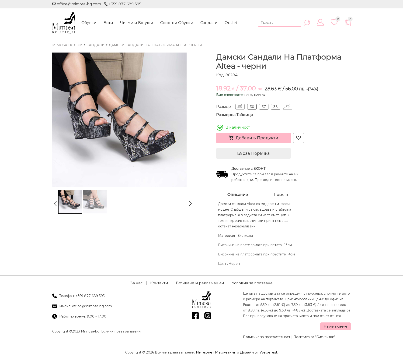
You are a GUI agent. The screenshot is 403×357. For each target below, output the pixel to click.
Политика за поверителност (266, 337)
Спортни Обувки (176, 23)
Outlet (231, 23)
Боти (108, 23)
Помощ (281, 194)
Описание (237, 194)
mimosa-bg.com (67, 45)
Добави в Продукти (257, 138)
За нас (136, 283)
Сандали (209, 23)
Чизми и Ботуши (136, 23)
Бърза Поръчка (253, 153)
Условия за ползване (252, 283)
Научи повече (335, 326)
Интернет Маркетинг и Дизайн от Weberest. (237, 352)
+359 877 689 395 (124, 4)
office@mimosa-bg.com (78, 4)
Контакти (159, 283)
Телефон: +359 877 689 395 (81, 296)
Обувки (89, 23)
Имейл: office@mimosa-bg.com (85, 306)
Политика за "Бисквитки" (314, 337)
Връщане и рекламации (200, 283)
